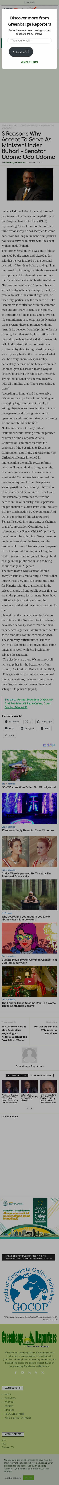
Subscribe (19, 52)
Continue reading (29, 61)
